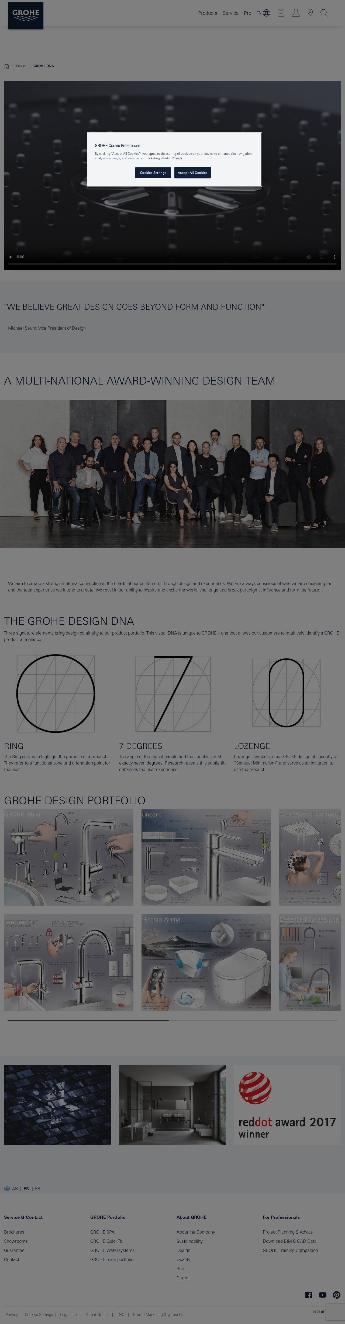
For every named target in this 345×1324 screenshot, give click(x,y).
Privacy (177, 158)
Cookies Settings (153, 172)
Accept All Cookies (192, 172)
